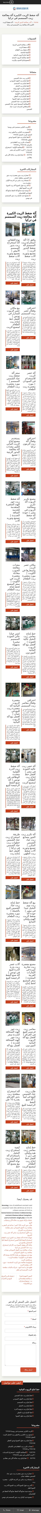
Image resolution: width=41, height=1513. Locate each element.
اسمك (33, 1319)
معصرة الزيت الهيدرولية (21, 88)
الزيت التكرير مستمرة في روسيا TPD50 (18, 1431)
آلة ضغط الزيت (24, 47)
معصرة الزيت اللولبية (22, 94)
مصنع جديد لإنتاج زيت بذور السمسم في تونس (17, 1497)
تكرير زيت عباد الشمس (21, 78)
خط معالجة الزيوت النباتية (20, 58)
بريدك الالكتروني (30, 1327)
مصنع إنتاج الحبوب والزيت (20, 60)
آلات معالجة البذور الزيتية (21, 45)
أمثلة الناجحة (25, 52)
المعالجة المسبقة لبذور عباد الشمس (17, 104)
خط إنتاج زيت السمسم (21, 83)
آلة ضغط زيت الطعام (22, 50)
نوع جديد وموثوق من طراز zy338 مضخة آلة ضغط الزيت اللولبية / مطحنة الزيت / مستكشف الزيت (17, 1257)
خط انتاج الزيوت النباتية (21, 55)
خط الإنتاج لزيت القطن (21, 96)
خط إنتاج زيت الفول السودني (19, 81)
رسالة (34, 1343)
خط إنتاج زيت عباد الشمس (20, 101)
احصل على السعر (29, 285)
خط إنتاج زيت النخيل (22, 86)
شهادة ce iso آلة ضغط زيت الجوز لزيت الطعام (16, 1237)
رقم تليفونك (32, 1335)
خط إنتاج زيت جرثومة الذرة (20, 91)
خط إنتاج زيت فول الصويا (20, 99)
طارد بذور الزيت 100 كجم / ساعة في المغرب (17, 1225)
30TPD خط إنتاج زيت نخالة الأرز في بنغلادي (19, 1458)
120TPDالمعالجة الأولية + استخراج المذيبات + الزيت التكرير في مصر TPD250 (18, 149)
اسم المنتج (32, 1311)
